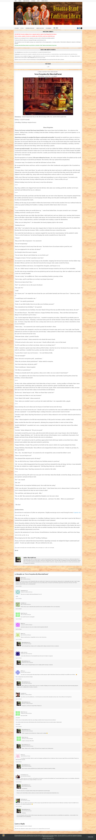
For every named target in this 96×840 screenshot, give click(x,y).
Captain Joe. (77, 512)
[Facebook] (78, 28)
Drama (40, 71)
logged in (22, 826)
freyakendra (23, 774)
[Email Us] (79, 28)
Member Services (45, 1)
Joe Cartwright (44, 71)
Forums (20, 1)
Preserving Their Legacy (30, 28)
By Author (17, 28)
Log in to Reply (18, 586)
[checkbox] (3, 835)
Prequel (48, 71)
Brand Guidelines (26, 1)
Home (16, 1)
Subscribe (90, 837)
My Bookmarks (48, 28)
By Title (22, 28)
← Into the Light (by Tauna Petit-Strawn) (22, 568)
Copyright (33, 1)
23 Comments (54, 76)
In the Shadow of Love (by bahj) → (75, 568)
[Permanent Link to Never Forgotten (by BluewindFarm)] (48, 96)
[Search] (81, 28)
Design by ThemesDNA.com (48, 838)
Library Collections (40, 28)
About (38, 1)
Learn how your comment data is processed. (40, 828)
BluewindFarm (41, 76)
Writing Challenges (54, 71)
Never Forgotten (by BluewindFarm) (48, 74)
